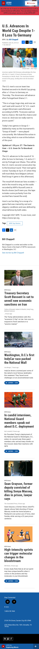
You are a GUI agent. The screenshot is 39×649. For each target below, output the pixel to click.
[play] (3, 646)
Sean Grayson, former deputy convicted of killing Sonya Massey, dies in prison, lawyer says (18, 491)
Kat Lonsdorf (8, 431)
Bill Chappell (13, 39)
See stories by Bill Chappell (13, 252)
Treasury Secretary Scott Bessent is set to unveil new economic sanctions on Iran (19, 298)
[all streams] (36, 646)
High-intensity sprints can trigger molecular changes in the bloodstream (18, 555)
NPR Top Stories (14, 223)
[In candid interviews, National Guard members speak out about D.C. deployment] (18, 400)
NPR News (7, 290)
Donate (32, 3)
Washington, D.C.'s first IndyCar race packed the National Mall (19, 358)
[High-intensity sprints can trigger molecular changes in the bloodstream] (18, 534)
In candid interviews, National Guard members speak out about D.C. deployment (19, 420)
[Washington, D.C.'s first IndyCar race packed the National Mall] (18, 339)
